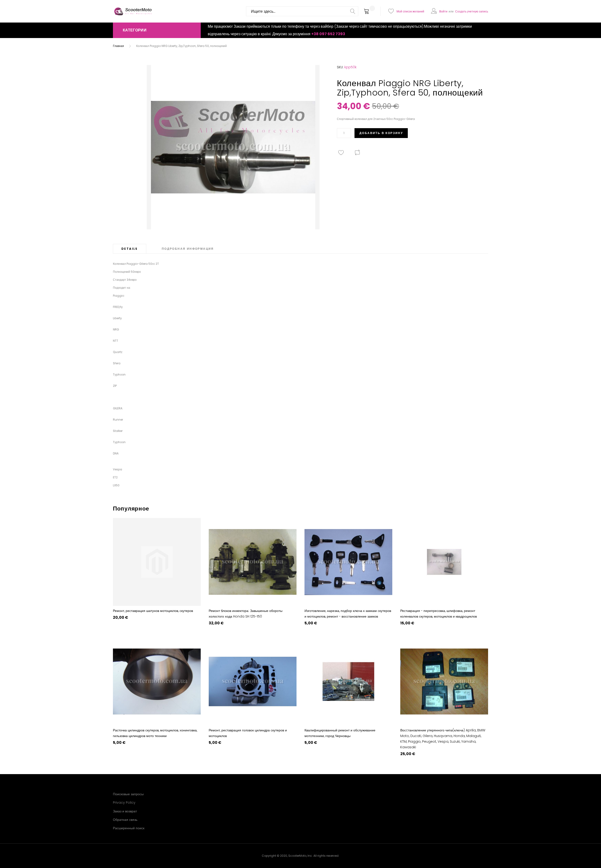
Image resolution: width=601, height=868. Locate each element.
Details (129, 249)
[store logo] (133, 11)
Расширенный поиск (128, 828)
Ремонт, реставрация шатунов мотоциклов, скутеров (153, 610)
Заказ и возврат (125, 811)
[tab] (129, 248)
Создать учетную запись (471, 11)
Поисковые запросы (128, 794)
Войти (443, 11)
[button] (157, 30)
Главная (118, 46)
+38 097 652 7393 (328, 34)
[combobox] (302, 11)
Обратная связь (125, 819)
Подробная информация (188, 249)
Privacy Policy (124, 802)
